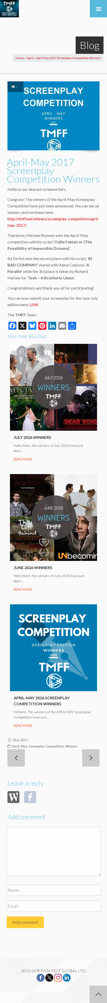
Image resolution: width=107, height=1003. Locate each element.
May (24, 746)
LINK (34, 304)
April (30, 58)
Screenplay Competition (46, 746)
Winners (71, 746)
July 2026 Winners (32, 437)
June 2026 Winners (33, 567)
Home (19, 58)
